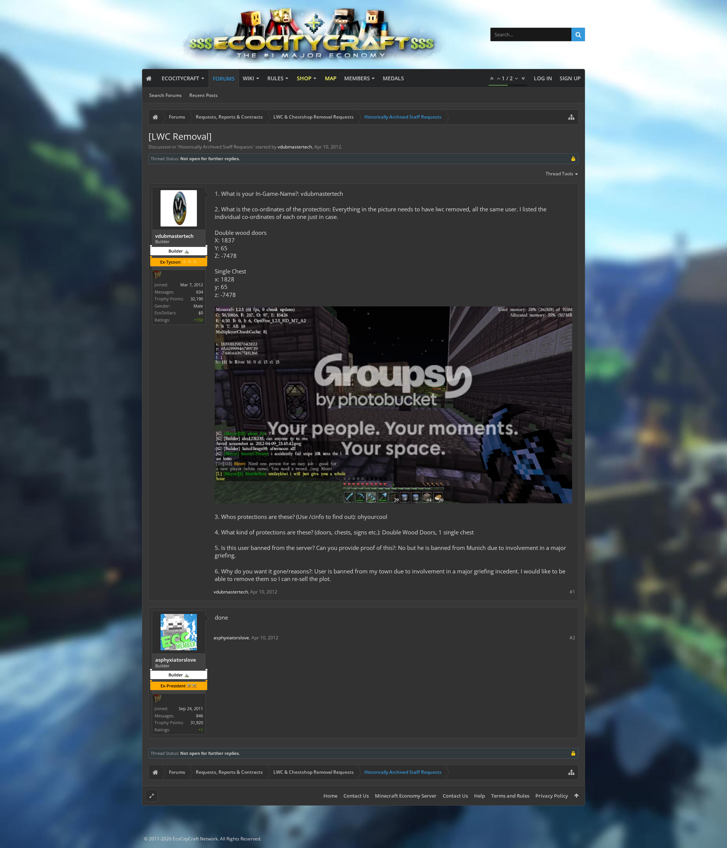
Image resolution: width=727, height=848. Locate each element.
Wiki (248, 78)
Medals (393, 78)
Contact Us (356, 795)
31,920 (196, 722)
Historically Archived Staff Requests (215, 147)
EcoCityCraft (180, 78)
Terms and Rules (510, 795)
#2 (572, 637)
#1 (572, 592)
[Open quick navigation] (571, 117)
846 (199, 715)
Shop (304, 78)
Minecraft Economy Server (406, 795)
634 (199, 292)
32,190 (196, 298)
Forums (224, 78)
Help (479, 795)
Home (330, 795)
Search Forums (165, 95)
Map (331, 78)
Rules (275, 78)
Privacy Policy (551, 795)
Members (357, 78)
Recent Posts (203, 95)
